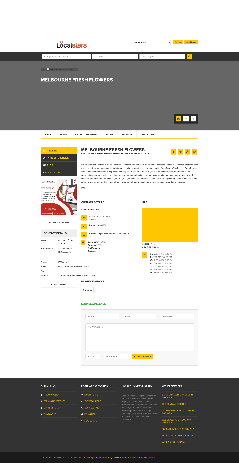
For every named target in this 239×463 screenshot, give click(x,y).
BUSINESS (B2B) (92, 407)
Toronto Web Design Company (178, 429)
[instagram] (195, 152)
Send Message (144, 356)
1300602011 (101, 225)
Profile (52, 150)
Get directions (149, 243)
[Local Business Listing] (72, 47)
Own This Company (60, 222)
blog (50, 165)
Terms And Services (54, 401)
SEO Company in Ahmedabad (127, 457)
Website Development (88, 457)
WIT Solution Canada (173, 442)
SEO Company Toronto (174, 404)
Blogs (109, 134)
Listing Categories (86, 134)
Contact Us (147, 134)
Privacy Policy (51, 394)
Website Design (106, 457)
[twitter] (180, 152)
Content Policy (52, 407)
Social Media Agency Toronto (178, 435)
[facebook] (173, 152)
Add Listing (192, 42)
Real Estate (90, 420)
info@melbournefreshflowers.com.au (113, 233)
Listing (63, 134)
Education (90, 414)
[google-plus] (187, 152)
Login (179, 42)
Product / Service (58, 157)
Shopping (87, 290)
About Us (126, 134)
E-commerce (91, 394)
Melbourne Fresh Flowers (93, 164)
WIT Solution (149, 457)
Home (48, 134)
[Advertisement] (119, 19)
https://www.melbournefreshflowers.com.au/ (77, 275)
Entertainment (93, 401)
